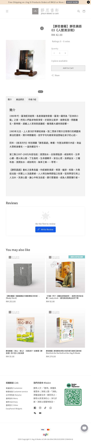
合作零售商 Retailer (14, 395)
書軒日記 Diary (12, 402)
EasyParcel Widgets (14, 408)
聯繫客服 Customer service (17, 391)
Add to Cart (68, 68)
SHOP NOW (72, 2)
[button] (7, 11)
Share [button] (57, 75)
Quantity (54, 48)
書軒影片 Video (12, 405)
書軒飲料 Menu (12, 398)
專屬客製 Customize (14, 388)
